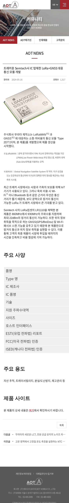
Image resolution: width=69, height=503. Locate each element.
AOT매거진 (25, 40)
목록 (61, 425)
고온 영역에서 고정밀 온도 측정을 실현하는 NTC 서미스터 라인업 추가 (40, 441)
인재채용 (43, 40)
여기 (31, 410)
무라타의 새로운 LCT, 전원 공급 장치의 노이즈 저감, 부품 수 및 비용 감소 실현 (40, 434)
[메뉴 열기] (64, 4)
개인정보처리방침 (23, 473)
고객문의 (60, 40)
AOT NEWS (8, 40)
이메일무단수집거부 (45, 473)
